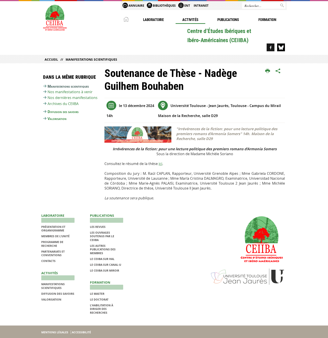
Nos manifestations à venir (70, 91)
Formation (267, 19)
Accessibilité (81, 332)
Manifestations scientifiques (91, 59)
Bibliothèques (164, 6)
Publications (228, 19)
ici (160, 163)
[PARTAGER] (278, 71)
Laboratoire (153, 19)
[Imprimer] (267, 71)
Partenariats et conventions (53, 253)
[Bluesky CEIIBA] (281, 47)
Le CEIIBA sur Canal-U (105, 265)
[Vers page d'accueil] (54, 17)
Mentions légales (54, 332)
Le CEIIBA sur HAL (102, 259)
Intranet (201, 6)
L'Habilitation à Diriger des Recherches (101, 309)
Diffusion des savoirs (63, 111)
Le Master (97, 294)
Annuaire (136, 6)
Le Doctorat (99, 299)
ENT (187, 6)
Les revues (98, 227)
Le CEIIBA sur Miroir (104, 270)
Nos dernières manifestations (73, 97)
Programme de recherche (52, 243)
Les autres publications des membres (103, 249)
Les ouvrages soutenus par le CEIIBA (102, 236)
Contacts (48, 261)
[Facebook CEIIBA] (270, 47)
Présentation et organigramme (53, 228)
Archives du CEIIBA (63, 103)
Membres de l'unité (55, 236)
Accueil (51, 59)
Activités (190, 19)
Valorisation (57, 118)
